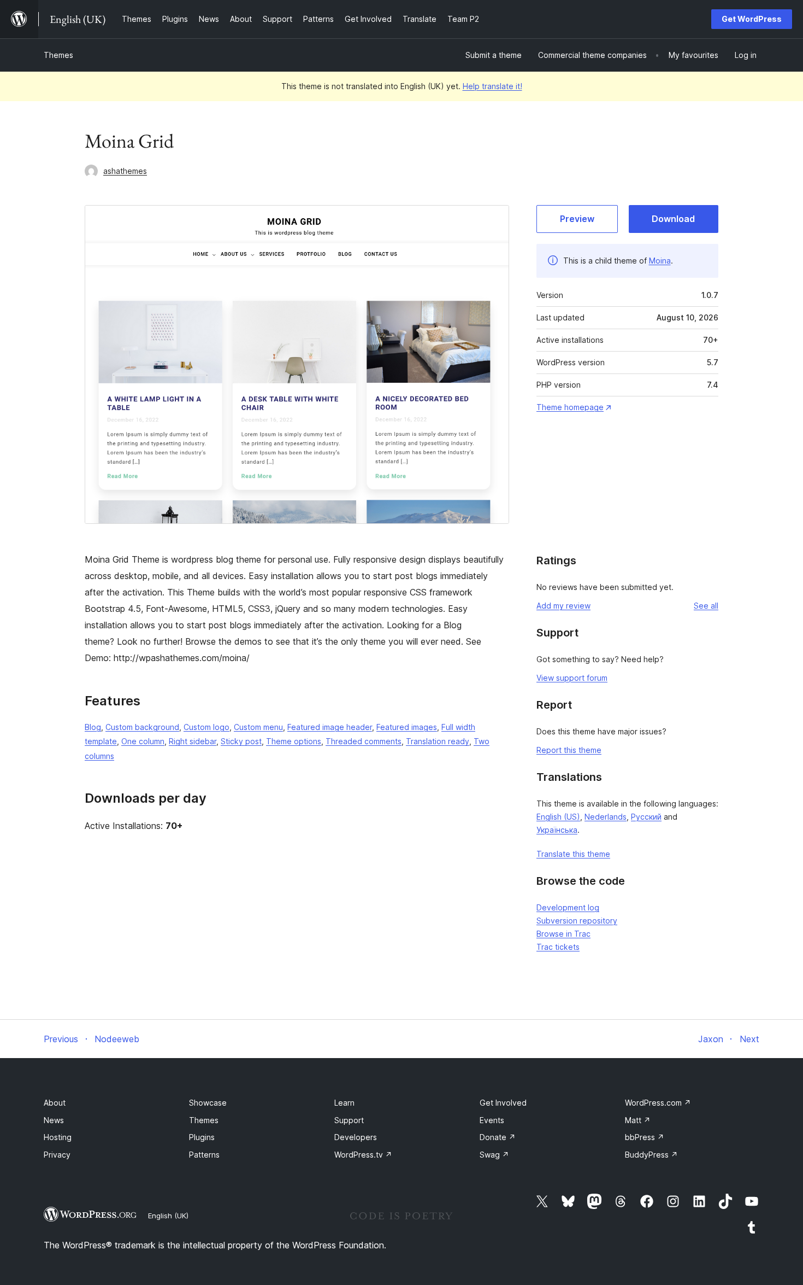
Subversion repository (576, 920)
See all (706, 605)
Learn (344, 1102)
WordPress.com (658, 1102)
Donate (498, 1137)
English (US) (558, 816)
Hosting (58, 1137)
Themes (58, 55)
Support (349, 1120)
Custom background (142, 727)
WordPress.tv (363, 1154)
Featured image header (329, 727)
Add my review (563, 605)
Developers (355, 1137)
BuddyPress (651, 1154)
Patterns (204, 1154)
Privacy (57, 1154)
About (55, 1102)
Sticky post (241, 741)
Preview (577, 218)
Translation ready (437, 741)
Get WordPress (752, 19)
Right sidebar (192, 741)
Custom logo (206, 727)
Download (673, 218)
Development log (567, 907)
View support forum (571, 677)
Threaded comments (364, 741)
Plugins (202, 1137)
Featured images (406, 727)
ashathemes (125, 171)
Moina (660, 260)
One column (142, 741)
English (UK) (168, 1215)
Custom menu (258, 727)
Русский (646, 816)
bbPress (644, 1137)
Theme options (293, 741)
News (54, 1120)
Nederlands (605, 816)
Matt (638, 1120)
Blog (93, 727)
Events (492, 1120)
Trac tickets (558, 946)
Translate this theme (573, 853)
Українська (556, 829)
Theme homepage (570, 407)
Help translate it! (492, 86)
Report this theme (568, 750)
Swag (494, 1154)
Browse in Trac (563, 933)
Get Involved (503, 1102)
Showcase (208, 1102)
